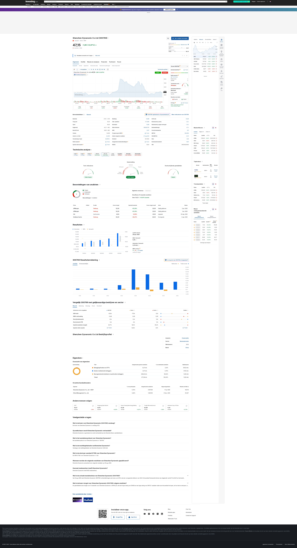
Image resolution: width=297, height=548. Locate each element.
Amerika (77, 6)
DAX (195, 44)
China (187, 325)
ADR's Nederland (70, 6)
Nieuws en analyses (93, 39)
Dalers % (208, 109)
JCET (75, 383)
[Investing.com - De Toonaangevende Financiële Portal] (32, 1)
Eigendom (86, 43)
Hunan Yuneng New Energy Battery (129, 383)
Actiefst (195, 109)
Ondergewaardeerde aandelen (108, 6)
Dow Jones (196, 41)
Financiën (104, 39)
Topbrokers (197, 139)
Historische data (94, 43)
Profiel (80, 43)
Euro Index (196, 49)
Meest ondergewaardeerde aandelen (200, 188)
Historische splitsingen (105, 43)
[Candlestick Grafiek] (74, 47)
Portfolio (170, 493)
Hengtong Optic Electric (102, 383)
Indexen (201, 17)
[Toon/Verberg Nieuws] (108, 47)
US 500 (195, 39)
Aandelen (29, 6)
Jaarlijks (75, 241)
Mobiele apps (171, 490)
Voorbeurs (50, 6)
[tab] (76, 132)
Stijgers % (201, 109)
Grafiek (83, 39)
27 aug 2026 (146, 113)
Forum (119, 39)
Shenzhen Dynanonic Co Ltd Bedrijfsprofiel (92, 312)
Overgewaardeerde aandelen (123, 6)
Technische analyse (81, 127)
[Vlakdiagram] (77, 47)
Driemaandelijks (83, 241)
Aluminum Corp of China (173, 383)
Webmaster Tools (172, 496)
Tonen (110, 305)
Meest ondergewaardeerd (199, 194)
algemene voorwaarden (268, 522)
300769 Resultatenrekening (85, 237)
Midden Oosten (88, 6)
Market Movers (198, 105)
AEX (195, 34)
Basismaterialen (184, 319)
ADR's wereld (62, 6)
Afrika (99, 6)
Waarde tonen (184, 22)
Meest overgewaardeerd (211, 194)
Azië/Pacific (94, 6)
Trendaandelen (198, 161)
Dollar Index (196, 46)
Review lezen (216, 148)
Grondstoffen (208, 17)
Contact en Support (191, 493)
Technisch (112, 39)
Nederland (45, 6)
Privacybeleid (279, 522)
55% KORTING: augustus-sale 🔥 (241, 1)
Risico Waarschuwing (289, 522)
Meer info (97, 33)
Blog (169, 486)
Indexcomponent (116, 43)
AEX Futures (196, 36)
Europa (81, 6)
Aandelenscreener (98, 4)
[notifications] (267, 1)
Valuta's (195, 17)
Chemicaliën (185, 315)
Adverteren (189, 490)
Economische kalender (86, 4)
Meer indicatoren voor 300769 (180, 92)
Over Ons (188, 486)
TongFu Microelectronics (150, 383)
